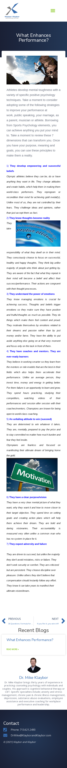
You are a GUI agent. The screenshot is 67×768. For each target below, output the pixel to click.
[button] (53, 10)
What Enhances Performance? (30, 640)
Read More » (13, 649)
